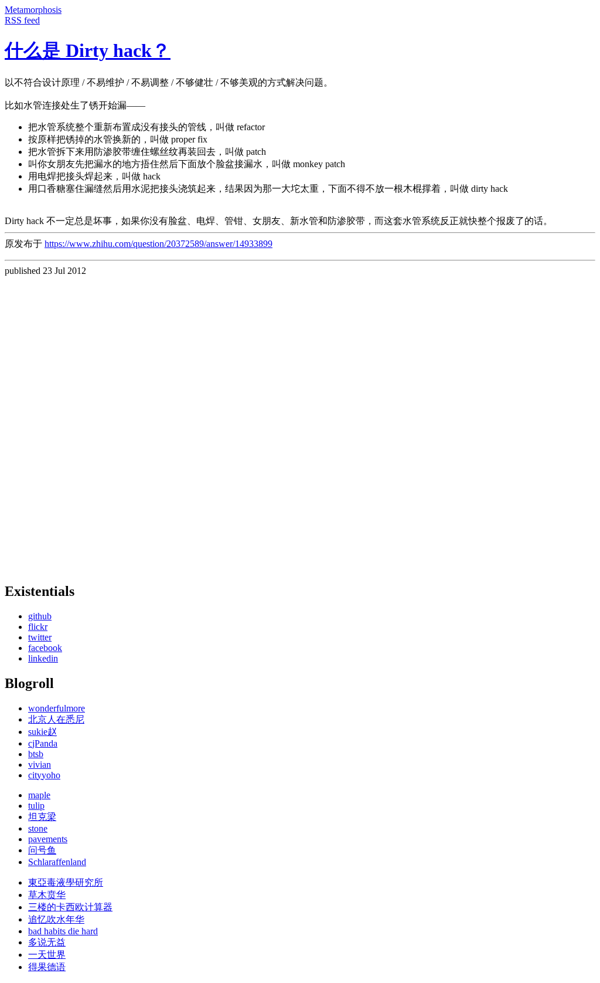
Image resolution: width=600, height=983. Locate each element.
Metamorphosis (33, 10)
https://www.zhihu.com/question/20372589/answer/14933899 (158, 244)
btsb (35, 754)
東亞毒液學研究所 (65, 882)
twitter (40, 637)
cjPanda (42, 743)
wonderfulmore (56, 708)
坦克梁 (42, 817)
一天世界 (47, 955)
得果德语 (47, 967)
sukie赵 (42, 732)
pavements (47, 839)
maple (39, 795)
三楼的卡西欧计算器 (70, 907)
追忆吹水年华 (56, 919)
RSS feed (22, 20)
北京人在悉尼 (56, 719)
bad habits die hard (63, 931)
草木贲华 (47, 895)
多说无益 (47, 942)
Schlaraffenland (57, 862)
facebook (45, 648)
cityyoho (44, 775)
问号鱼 (42, 850)
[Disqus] (300, 423)
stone (37, 828)
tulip (36, 806)
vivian (39, 765)
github (40, 616)
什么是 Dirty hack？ (88, 50)
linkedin (43, 658)
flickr (37, 627)
